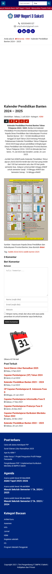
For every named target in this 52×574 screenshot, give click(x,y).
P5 (5, 543)
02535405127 (27, 23)
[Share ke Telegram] (26, 121)
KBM (28, 39)
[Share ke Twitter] (16, 121)
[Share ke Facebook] (11, 121)
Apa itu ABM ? (10, 453)
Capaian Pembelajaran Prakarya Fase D (23, 406)
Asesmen (8, 523)
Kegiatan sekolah (11, 539)
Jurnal (6, 531)
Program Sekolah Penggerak (16, 547)
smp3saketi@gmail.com (27, 26)
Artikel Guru (9, 519)
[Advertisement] (26, 76)
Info (5, 527)
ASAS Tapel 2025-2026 (16, 480)
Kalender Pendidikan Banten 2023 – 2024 (24, 382)
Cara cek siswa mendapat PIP (16, 445)
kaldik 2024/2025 (15, 252)
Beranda (20, 39)
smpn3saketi (5, 11)
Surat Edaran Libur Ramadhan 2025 (21, 368)
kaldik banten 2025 (31, 252)
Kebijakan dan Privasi (26, 567)
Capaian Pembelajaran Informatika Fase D (24, 399)
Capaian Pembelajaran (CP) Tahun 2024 (23, 375)
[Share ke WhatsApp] (21, 121)
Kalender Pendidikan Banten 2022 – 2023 (24, 423)
